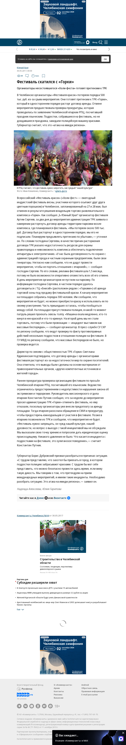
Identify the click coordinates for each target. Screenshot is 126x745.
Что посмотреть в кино (86, 49)
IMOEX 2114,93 (63, 49)
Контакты (59, 691)
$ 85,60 (32, 49)
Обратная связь (89, 688)
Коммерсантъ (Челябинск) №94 (33, 515)
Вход (95, 42)
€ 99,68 (41, 49)
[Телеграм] (19, 706)
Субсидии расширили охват (37, 582)
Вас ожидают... (68, 735)
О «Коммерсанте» (63, 684)
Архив (57, 688)
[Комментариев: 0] (27, 76)
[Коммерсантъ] (19, 42)
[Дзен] (31, 706)
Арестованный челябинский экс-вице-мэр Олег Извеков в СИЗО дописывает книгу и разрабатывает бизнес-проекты (61, 603)
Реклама (58, 694)
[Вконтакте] (25, 706)
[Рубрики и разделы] (106, 42)
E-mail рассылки (89, 694)
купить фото (61, 191)
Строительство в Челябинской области (60, 561)
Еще (18, 609)
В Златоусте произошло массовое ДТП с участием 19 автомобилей (47, 588)
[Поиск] (100, 42)
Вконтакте (60, 497)
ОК (105, 59)
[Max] (50, 706)
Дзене (40, 497)
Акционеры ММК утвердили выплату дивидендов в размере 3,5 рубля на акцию (52, 592)
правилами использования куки (60, 59)
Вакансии (58, 697)
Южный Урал (22, 67)
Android (85, 684)
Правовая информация (93, 691)
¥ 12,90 (51, 49)
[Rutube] (44, 706)
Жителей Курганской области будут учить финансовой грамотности (47, 597)
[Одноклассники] (38, 706)
